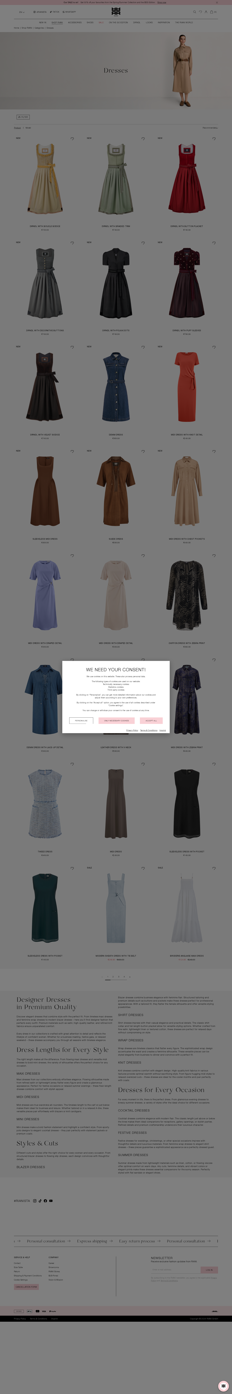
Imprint (163, 730)
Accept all (151, 721)
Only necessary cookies (116, 721)
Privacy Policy (132, 730)
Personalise (81, 721)
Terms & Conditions (148, 730)
